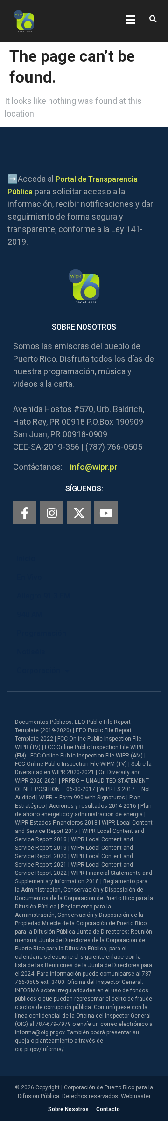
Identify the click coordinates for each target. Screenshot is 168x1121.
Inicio (26, 558)
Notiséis (31, 651)
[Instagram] (51, 512)
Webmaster (136, 1096)
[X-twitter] (79, 512)
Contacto (108, 1109)
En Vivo (29, 577)
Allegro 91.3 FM (43, 595)
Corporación (38, 670)
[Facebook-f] (24, 512)
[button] (153, 19)
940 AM (29, 614)
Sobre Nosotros (68, 1109)
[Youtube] (106, 512)
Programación (41, 633)
